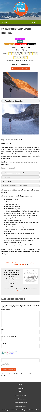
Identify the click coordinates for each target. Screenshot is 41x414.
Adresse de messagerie (9, 336)
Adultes (24, 50)
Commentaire (5, 309)
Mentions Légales (20, 399)
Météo (20, 391)
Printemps (22, 47)
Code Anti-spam (6, 364)
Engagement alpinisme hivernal (11, 17)
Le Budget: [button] (8, 181)
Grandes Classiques (28, 60)
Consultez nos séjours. (20, 291)
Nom (3, 329)
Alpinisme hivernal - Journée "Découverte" (25, 263)
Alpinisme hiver (31, 16)
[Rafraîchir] (16, 352)
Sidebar (33, 23)
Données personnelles (20, 402)
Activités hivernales (19, 16)
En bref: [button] (7, 177)
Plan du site (20, 388)
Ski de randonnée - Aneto (14, 263)
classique (18, 60)
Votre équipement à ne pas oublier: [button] (16, 185)
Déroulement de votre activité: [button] (14, 173)
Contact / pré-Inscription (21, 69)
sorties (9, 16)
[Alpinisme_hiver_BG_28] (20, 119)
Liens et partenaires (20, 395)
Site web (4, 343)
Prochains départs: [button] (14, 101)
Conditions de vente (20, 406)
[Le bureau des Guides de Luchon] (20, 9)
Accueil (3, 16)
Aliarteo (12, 410)
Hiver (28, 47)
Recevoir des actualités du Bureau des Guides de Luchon (18, 374)
